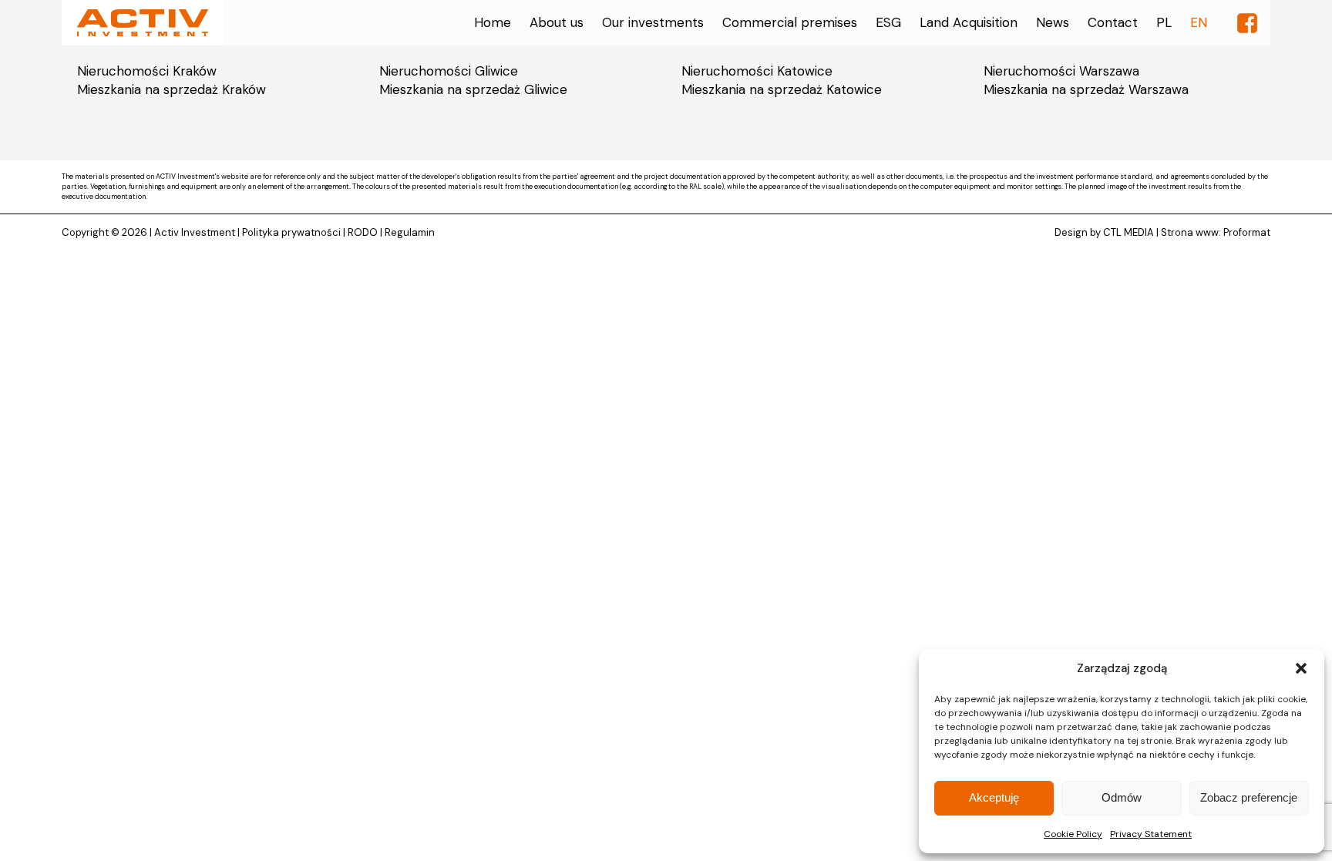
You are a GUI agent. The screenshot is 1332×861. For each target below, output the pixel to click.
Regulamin (410, 232)
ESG (888, 22)
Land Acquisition (969, 22)
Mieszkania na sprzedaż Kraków (171, 89)
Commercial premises (789, 22)
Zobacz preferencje (1248, 797)
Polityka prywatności (291, 232)
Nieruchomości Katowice (756, 70)
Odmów (1122, 797)
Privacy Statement (1151, 834)
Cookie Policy (1073, 834)
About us (557, 22)
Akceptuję (994, 797)
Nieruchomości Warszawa (1061, 70)
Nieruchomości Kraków (147, 70)
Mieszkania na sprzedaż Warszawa (1086, 89)
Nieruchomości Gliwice (448, 70)
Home (492, 22)
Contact (1113, 22)
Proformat (1246, 232)
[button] (1301, 668)
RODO (363, 232)
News (1052, 22)
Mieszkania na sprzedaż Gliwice (473, 89)
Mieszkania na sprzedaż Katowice (781, 89)
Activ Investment (194, 232)
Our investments (653, 22)
